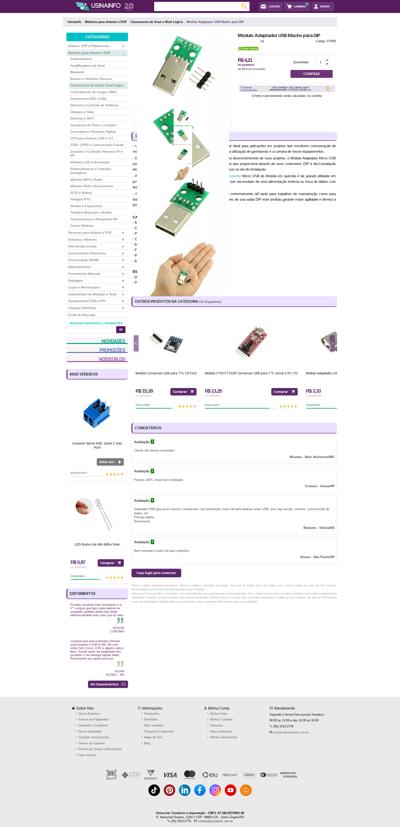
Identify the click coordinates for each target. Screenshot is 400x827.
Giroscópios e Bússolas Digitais (93, 131)
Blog (146, 743)
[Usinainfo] (104, 6)
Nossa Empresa (88, 713)
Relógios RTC (80, 199)
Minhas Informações (223, 737)
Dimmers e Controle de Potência (94, 105)
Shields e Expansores (86, 206)
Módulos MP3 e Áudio (86, 179)
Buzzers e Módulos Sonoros (91, 79)
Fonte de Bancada (81, 315)
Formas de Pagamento (93, 719)
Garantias (216, 725)
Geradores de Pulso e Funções (93, 125)
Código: (321, 41)
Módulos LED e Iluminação (90, 162)
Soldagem (96, 281)
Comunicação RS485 (96, 260)
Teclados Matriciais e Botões (91, 212)
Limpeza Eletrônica (96, 308)
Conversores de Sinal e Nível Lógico (97, 85)
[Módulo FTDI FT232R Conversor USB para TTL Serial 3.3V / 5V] (251, 343)
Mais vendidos (153, 725)
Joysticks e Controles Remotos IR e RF (96, 154)
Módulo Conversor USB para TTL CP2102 (166, 373)
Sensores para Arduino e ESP (96, 233)
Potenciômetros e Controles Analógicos (90, 171)
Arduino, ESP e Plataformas (96, 46)
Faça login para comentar (156, 573)
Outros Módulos (82, 225)
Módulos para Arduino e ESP (96, 53)
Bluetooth (77, 72)
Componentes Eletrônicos (96, 253)
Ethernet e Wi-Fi (82, 118)
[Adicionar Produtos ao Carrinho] (327, 60)
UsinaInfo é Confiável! (92, 725)
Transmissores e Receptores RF (94, 219)
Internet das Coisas (96, 246)
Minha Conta (218, 708)
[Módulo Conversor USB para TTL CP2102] (166, 343)
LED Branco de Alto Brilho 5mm (97, 544)
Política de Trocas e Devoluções (99, 749)
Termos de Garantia (91, 743)
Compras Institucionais (93, 737)
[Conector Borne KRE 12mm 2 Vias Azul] (97, 413)
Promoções (151, 713)
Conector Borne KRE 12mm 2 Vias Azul (97, 445)
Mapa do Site (152, 737)
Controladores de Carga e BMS (93, 92)
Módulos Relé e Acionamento (91, 186)
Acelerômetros (81, 59)
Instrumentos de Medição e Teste (96, 294)
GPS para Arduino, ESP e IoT (91, 138)
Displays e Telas (82, 112)
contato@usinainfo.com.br (291, 732)
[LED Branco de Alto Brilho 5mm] (97, 514)
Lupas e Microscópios (96, 287)
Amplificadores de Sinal (87, 65)
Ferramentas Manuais (96, 274)
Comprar (107, 563)
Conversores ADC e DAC (88, 99)
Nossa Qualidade (89, 731)
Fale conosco (86, 755)
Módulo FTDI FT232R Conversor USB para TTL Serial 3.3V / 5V (251, 373)
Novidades (150, 719)
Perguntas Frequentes (158, 731)
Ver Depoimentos (104, 684)
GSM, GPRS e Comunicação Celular (97, 145)
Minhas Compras (221, 719)
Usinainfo (74, 22)
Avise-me (106, 462)
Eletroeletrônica (96, 267)
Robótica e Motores (96, 240)
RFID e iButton (81, 193)
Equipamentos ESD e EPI (96, 301)
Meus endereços (220, 731)
